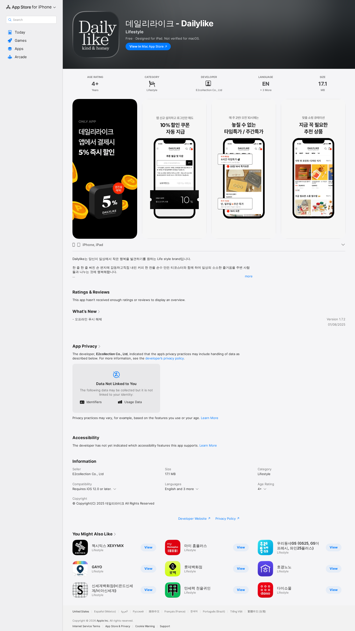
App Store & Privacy (117, 626)
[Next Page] (350, 169)
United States (80, 611)
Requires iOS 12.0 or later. (92, 489)
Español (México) (105, 611)
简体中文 (154, 611)
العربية (124, 611)
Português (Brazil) (214, 611)
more (249, 276)
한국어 (194, 611)
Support (165, 626)
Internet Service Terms (86, 626)
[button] (31, 32)
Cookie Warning (145, 626)
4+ (260, 489)
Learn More (209, 418)
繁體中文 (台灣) (257, 611)
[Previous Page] (67, 169)
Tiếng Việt (236, 611)
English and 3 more (179, 489)
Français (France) (174, 611)
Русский (138, 611)
